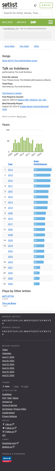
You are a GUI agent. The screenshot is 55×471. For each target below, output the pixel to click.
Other (36, 46)
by (12, 93)
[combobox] (27, 13)
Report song (21, 117)
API (3, 435)
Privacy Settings (9, 416)
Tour (24, 46)
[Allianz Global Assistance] (6, 459)
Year (10, 164)
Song (10, 46)
